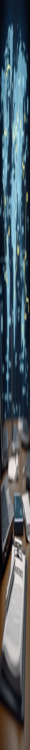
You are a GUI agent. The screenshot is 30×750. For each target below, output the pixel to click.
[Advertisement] (15, 121)
